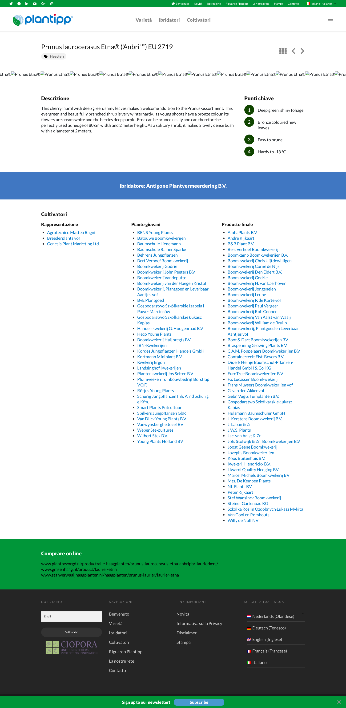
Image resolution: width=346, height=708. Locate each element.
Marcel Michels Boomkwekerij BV (259, 475)
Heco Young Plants (154, 334)
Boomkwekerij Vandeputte (161, 277)
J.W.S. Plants (239, 430)
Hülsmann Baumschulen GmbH (256, 413)
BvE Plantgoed (150, 300)
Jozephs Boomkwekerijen (251, 452)
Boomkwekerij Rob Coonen (253, 311)
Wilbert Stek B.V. (152, 435)
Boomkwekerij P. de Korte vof (254, 300)
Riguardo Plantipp (236, 3)
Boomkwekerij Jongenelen (252, 288)
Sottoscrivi (71, 632)
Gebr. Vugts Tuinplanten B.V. (253, 396)
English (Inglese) (267, 639)
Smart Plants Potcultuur (159, 407)
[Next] (338, 78)
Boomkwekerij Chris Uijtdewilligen (260, 260)
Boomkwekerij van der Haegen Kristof (171, 283)
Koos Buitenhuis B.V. (246, 458)
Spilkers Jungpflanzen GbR (161, 413)
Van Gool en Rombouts (249, 514)
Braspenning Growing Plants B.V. (257, 345)
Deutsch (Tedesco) (269, 627)
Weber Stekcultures (155, 430)
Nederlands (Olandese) (273, 616)
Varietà (144, 20)
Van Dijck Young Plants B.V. (162, 418)
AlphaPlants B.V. (242, 232)
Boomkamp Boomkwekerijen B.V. (258, 255)
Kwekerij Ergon (151, 362)
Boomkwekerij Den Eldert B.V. (255, 271)
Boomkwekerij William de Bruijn (257, 322)
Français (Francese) (269, 650)
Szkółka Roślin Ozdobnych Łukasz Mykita (265, 509)
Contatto (293, 3)
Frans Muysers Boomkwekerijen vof (260, 384)
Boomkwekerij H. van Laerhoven (257, 283)
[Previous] (7, 78)
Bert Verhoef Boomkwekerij (162, 260)
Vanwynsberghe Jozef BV (160, 424)
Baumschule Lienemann (159, 243)
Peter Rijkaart (240, 492)
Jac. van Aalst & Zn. (245, 435)
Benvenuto (182, 3)
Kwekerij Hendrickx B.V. (249, 463)
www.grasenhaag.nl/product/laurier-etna (79, 569)
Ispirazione (214, 3)
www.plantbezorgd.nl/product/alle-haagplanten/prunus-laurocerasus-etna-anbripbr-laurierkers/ (129, 563)
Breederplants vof (63, 238)
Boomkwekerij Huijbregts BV (164, 339)
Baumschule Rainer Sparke (161, 249)
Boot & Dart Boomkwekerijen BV (258, 339)
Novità (198, 3)
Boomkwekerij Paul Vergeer (253, 305)
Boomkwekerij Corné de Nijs (254, 266)
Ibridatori (169, 20)
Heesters (57, 56)
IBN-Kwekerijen (152, 345)
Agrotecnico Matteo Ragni (71, 232)
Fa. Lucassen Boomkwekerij (253, 379)
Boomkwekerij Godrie (157, 266)
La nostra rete (261, 3)
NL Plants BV (240, 486)
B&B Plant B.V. (241, 243)
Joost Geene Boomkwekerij (253, 446)
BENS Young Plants (155, 232)
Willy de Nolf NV (243, 520)
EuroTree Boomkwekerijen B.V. (256, 373)
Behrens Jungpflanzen (157, 255)
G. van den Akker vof (246, 390)
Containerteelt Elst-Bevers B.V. (256, 356)
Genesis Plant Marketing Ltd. (73, 243)
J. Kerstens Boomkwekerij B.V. (255, 418)
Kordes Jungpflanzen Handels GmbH (171, 351)
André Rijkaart (241, 238)
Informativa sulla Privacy (199, 623)
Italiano (259, 662)
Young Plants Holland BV (160, 441)
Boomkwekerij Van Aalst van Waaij (259, 317)
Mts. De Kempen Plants (249, 480)
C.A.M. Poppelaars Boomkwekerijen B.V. (264, 351)
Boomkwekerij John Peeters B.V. (166, 271)
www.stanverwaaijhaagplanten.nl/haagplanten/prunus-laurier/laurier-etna (110, 574)
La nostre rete (121, 661)
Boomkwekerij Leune (247, 294)
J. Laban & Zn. (240, 424)
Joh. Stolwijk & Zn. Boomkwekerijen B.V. (264, 441)
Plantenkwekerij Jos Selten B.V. (165, 373)
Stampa (278, 3)
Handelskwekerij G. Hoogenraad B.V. (170, 328)
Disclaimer (187, 632)
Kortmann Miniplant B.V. (159, 356)
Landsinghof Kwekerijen (159, 367)
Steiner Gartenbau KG (248, 503)
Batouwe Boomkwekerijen (161, 238)
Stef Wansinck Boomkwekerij (254, 497)
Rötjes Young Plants (155, 390)
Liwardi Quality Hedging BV (253, 469)
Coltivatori (199, 20)
